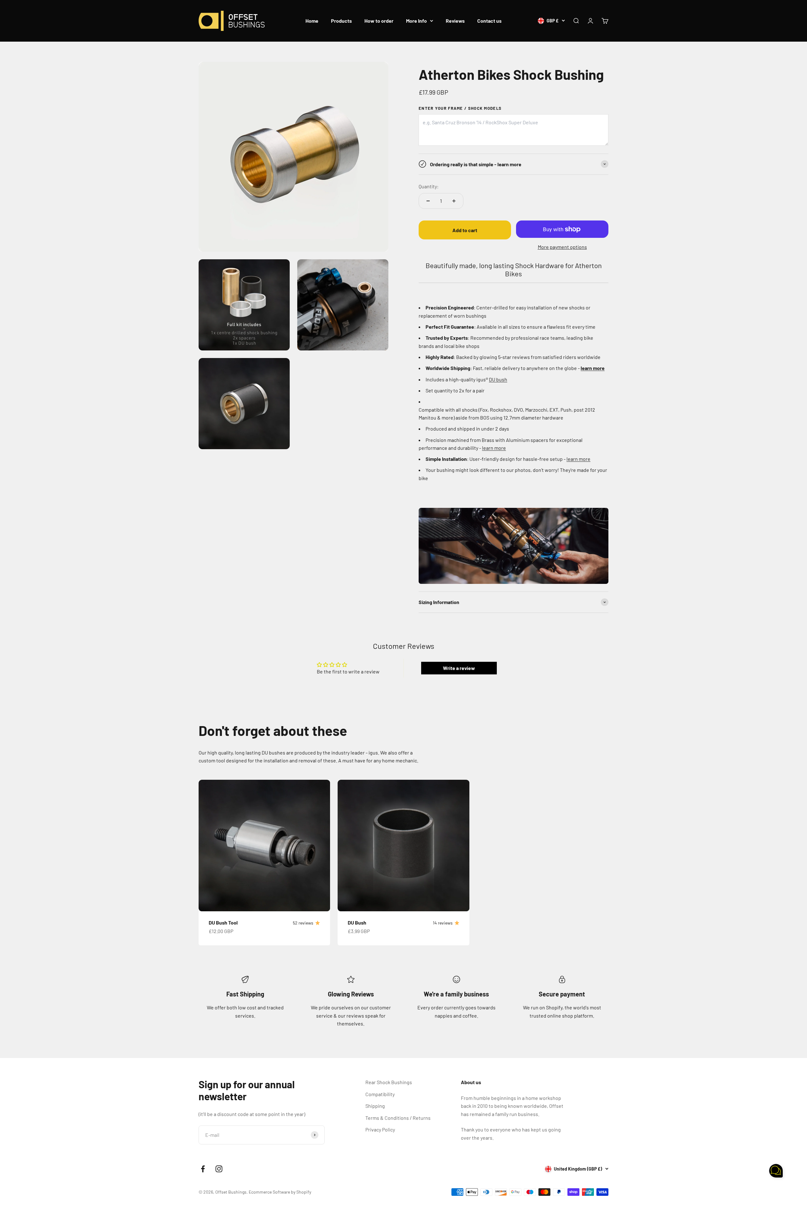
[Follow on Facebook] (203, 1169)
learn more (494, 448)
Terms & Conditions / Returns (398, 1118)
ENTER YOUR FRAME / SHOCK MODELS (460, 108)
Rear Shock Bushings (388, 1082)
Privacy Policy (380, 1129)
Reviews (455, 21)
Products (341, 21)
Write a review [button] (459, 668)
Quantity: (428, 186)
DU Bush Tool (223, 922)
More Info (416, 21)
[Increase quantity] (454, 201)
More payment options (562, 247)
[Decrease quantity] (428, 201)
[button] (776, 1171)
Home (311, 21)
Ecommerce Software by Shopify (280, 1192)
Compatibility (380, 1094)
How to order (378, 21)
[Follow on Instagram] (219, 1169)
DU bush (498, 379)
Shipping (375, 1106)
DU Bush (357, 922)
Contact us (489, 21)
